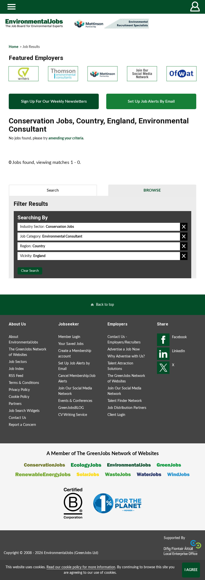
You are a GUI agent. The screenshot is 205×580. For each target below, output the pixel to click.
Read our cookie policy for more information (80, 567)
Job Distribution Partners (127, 408)
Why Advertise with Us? (126, 356)
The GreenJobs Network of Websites (27, 352)
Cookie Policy (19, 397)
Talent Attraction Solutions (120, 366)
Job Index (16, 369)
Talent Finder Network (125, 401)
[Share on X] (163, 367)
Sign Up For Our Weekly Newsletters (54, 101)
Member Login (69, 337)
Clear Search (30, 271)
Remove (184, 227)
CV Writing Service (72, 415)
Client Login (116, 415)
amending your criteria (65, 138)
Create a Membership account (74, 353)
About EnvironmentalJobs (23, 339)
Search (53, 190)
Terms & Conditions (24, 383)
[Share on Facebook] (163, 339)
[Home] (34, 23)
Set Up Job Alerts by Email (74, 366)
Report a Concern (22, 425)
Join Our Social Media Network (75, 391)
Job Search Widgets (24, 411)
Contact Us (17, 418)
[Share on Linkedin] (163, 353)
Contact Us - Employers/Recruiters (124, 339)
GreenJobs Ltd (86, 553)
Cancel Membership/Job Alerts (77, 378)
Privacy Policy (19, 390)
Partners (15, 404)
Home (13, 47)
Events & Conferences (75, 401)
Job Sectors (18, 362)
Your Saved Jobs (71, 344)
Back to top (105, 304)
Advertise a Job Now (124, 349)
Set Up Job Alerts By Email (151, 101)
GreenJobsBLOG (71, 408)
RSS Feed (16, 376)
